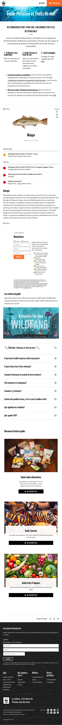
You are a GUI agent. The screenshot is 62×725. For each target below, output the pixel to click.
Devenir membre (8, 677)
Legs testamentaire (9, 682)
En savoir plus (32, 491)
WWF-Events (7, 687)
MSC (42, 61)
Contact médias (37, 682)
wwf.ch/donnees (27, 287)
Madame (18, 241)
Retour (8, 109)
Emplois (20, 680)
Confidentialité (51, 680)
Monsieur (26, 241)
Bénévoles (6, 690)
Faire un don (55, 3)
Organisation (22, 682)
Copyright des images (8, 719)
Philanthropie (7, 685)
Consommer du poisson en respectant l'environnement (26, 80)
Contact (20, 685)
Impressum (50, 682)
